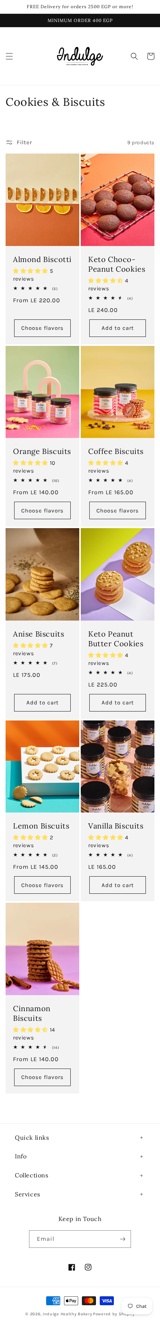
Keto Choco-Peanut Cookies (116, 264)
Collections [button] (31, 1175)
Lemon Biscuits (41, 825)
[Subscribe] (122, 1239)
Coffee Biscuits (116, 451)
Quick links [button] (32, 1137)
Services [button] (27, 1194)
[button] (9, 56)
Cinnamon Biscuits (32, 1013)
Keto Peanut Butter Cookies (115, 638)
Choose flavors (42, 328)
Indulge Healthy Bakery (67, 1314)
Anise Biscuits (38, 633)
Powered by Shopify (114, 1314)
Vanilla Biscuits (116, 825)
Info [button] (20, 1156)
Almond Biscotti (42, 259)
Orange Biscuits (42, 451)
